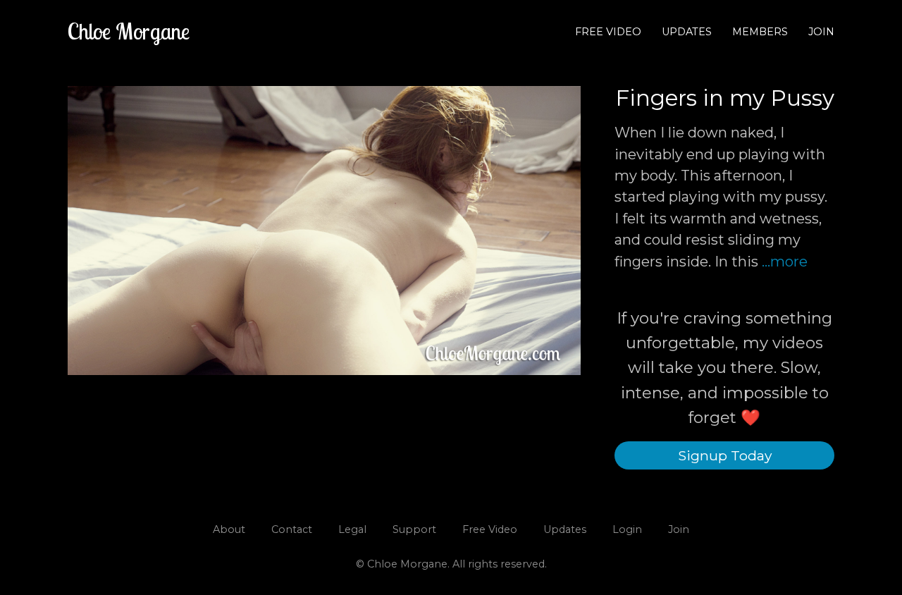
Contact (291, 529)
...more (785, 261)
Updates (687, 31)
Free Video (608, 31)
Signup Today (725, 455)
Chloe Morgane (129, 31)
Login (627, 529)
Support (414, 529)
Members (760, 31)
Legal (352, 529)
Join (821, 31)
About (229, 529)
